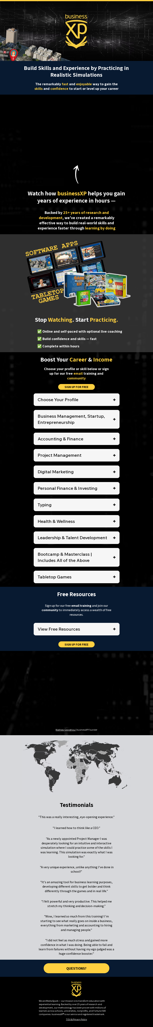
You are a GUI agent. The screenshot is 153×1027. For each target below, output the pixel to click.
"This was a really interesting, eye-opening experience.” (76, 817)
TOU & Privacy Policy (76, 1019)
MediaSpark (52, 1000)
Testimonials (76, 805)
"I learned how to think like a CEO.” (76, 828)
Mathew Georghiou (65, 729)
